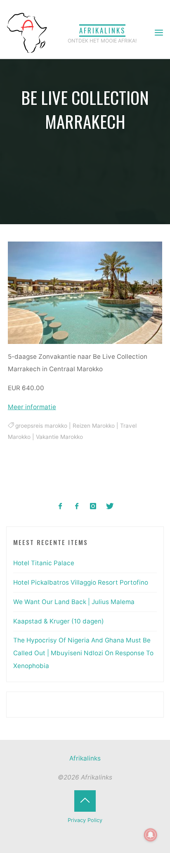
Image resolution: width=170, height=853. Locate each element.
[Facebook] (60, 506)
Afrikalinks (102, 30)
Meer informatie (32, 407)
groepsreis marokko (41, 425)
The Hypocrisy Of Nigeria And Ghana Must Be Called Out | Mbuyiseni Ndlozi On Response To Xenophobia (83, 652)
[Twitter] (109, 506)
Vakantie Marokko (59, 437)
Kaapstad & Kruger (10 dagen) (58, 621)
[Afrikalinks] (26, 32)
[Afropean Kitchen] (77, 506)
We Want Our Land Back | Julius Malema (74, 602)
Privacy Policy (85, 820)
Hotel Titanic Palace (43, 563)
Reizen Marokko (94, 425)
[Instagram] (93, 506)
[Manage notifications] (150, 834)
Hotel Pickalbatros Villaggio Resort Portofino (80, 582)
